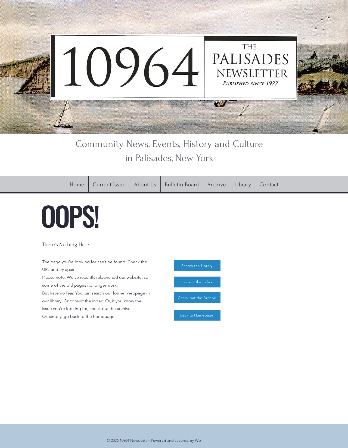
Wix (198, 440)
